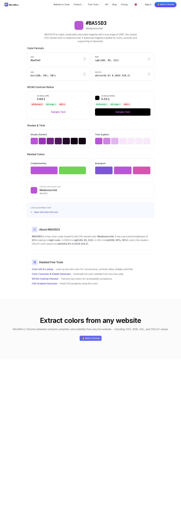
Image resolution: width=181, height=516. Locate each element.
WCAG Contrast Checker (45, 278)
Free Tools (93, 4)
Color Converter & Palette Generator (51, 274)
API (106, 4)
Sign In (148, 4)
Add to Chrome (167, 4)
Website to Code (61, 4)
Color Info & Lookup (42, 269)
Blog (114, 4)
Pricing (124, 4)
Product (77, 4)
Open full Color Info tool (46, 212)
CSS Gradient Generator (45, 283)
